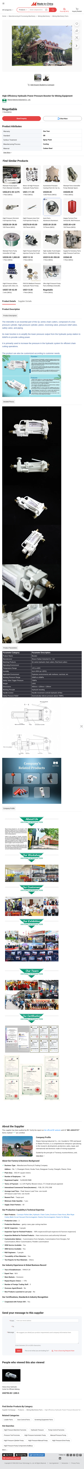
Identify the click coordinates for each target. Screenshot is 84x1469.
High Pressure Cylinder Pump (14, 1440)
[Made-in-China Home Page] (42, 4)
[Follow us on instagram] (74, 1455)
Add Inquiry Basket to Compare (42, 85)
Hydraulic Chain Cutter (41, 1214)
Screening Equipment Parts (44, 1420)
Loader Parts (8, 1420)
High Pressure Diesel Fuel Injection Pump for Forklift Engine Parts (32, 252)
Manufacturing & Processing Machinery (22, 16)
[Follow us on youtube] (77, 1455)
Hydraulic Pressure (37, 1430)
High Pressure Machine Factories (15, 1430)
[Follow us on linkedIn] (60, 1458)
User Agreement (54, 1463)
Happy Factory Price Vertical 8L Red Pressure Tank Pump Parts (71, 219)
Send (18, 1351)
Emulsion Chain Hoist (58, 1214)
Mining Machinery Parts (60, 16)
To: (13, 1326)
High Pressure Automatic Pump (35, 1435)
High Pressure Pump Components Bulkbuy (18, 1446)
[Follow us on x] (71, 1455)
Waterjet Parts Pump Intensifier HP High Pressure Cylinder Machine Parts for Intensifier (12, 252)
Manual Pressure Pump (58, 1435)
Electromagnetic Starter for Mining (56, 1217)
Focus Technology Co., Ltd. (27, 1463)
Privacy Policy (75, 1463)
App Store (7, 1455)
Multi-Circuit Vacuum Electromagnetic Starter (26, 1217)
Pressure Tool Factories (12, 1435)
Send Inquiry (22, 118)
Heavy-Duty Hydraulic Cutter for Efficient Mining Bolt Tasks (10, 1389)
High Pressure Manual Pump (38, 1440)
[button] (3, 3)
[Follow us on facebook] (68, 1455)
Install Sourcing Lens (13, 1458)
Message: (11, 1332)
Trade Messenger (37, 1455)
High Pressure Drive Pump (61, 1440)
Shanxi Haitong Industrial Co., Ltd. (19, 100)
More (4, 1450)
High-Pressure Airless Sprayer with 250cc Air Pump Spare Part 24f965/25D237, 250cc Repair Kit (10, 284)
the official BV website (52, 1130)
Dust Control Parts (23, 1420)
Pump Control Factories (56, 1430)
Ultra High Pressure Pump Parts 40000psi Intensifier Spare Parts (52, 284)
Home (4, 16)
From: (12, 1321)
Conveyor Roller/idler (24, 1214)
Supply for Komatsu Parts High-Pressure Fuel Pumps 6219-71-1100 (72, 252)
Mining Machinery (44, 16)
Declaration (65, 1463)
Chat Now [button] (64, 119)
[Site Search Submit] (53, 10)
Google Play (21, 1455)
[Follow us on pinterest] (80, 1455)
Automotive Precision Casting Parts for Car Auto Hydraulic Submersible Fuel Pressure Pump (52, 187)
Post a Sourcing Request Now (63, 1351)
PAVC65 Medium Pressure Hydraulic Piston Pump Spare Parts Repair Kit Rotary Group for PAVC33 (32, 284)
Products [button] (22, 10)
